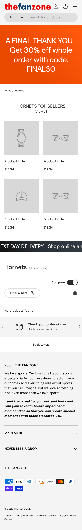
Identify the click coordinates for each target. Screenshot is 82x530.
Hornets (19, 90)
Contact (9, 519)
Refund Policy (68, 515)
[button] (65, 6)
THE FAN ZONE (22, 508)
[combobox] (41, 17)
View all (41, 111)
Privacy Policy (25, 515)
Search (8, 515)
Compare (58, 282)
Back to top (41, 344)
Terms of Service (46, 515)
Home (7, 90)
